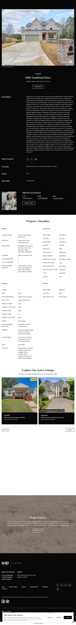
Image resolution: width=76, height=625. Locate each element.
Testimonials (45, 586)
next (11, 62)
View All (70, 429)
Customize (58, 617)
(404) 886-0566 (43, 198)
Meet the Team (13, 586)
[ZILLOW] (57, 589)
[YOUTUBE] (69, 585)
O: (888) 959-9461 (7, 577)
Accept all (68, 617)
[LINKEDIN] (65, 585)
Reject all (50, 617)
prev (7, 62)
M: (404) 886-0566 (7, 575)
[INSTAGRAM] (61, 585)
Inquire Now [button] (38, 86)
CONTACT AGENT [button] (28, 203)
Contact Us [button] (38, 530)
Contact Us (4, 588)
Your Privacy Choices (38, 623)
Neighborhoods (34, 586)
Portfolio (23, 586)
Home (3, 586)
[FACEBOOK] (57, 585)
